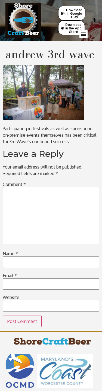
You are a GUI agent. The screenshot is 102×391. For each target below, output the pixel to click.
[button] (83, 34)
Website (11, 297)
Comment (14, 184)
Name (10, 253)
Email (10, 275)
